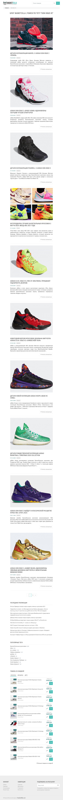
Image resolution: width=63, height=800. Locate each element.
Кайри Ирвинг (15, 658)
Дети (26, 675)
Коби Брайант (15, 662)
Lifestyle (13, 656)
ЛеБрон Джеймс (16, 652)
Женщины (20, 675)
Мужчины (13, 675)
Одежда (5, 786)
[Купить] (51, 683)
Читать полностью (46, 69)
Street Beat (20, 683)
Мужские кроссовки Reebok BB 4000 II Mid (29, 739)
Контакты (20, 789)
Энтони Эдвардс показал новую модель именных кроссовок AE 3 (27, 606)
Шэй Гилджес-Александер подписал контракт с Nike (24, 625)
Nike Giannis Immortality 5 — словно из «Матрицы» (23, 622)
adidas (13, 654)
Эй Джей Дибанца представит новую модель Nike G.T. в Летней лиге (28, 620)
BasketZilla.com (21, 798)
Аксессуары (6, 788)
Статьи (18, 228)
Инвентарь (6, 789)
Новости (18, 57)
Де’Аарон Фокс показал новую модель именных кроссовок (25, 617)
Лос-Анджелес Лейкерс (18, 660)
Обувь (5, 784)
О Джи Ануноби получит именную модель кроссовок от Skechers (27, 627)
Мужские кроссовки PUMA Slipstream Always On (30, 689)
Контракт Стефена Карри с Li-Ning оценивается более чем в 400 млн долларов (31, 634)
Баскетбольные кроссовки (19, 646)
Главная (20, 784)
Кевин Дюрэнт (15, 664)
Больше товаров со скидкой (45, 763)
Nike (12, 648)
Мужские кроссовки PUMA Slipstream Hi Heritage (30, 706)
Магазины (20, 786)
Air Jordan (14, 650)
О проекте (20, 788)
